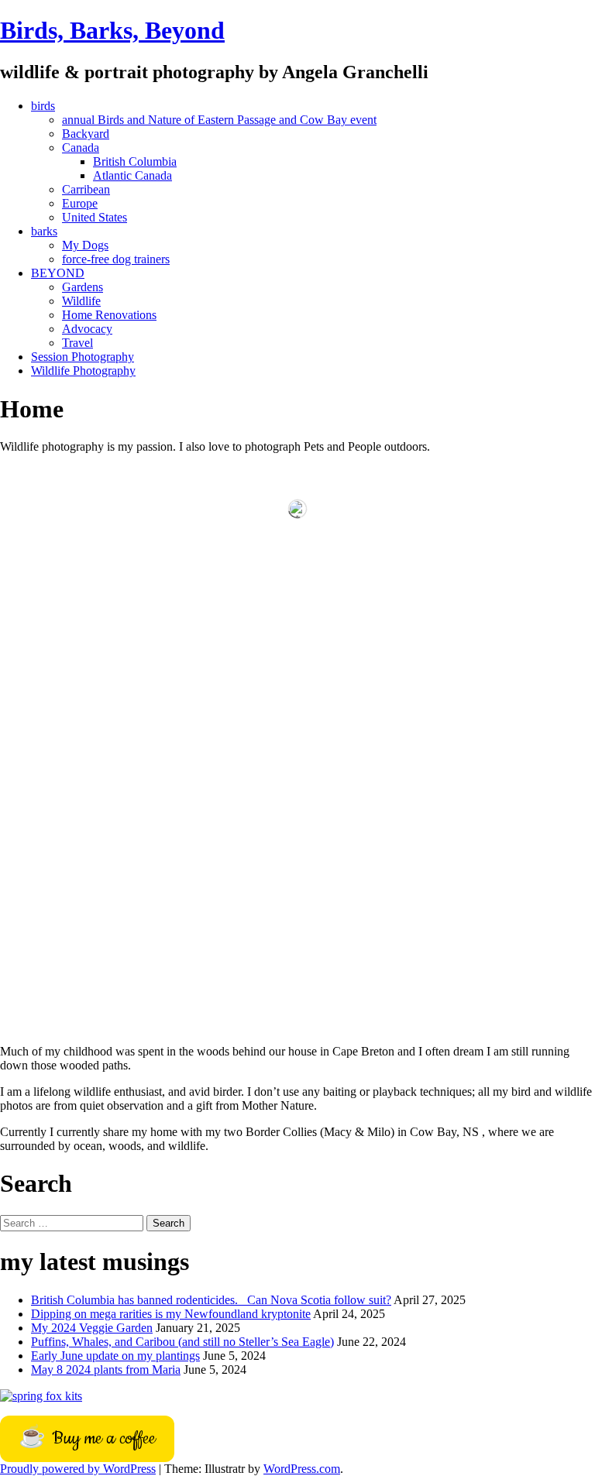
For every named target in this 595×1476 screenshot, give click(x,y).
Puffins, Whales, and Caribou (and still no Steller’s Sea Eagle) (182, 1341)
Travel (77, 342)
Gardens (82, 286)
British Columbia (135, 161)
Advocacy (87, 328)
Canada (80, 147)
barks (44, 231)
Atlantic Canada (132, 175)
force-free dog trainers (116, 259)
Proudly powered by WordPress (78, 1468)
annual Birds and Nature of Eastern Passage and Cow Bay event (219, 119)
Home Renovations (109, 314)
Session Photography (82, 356)
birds (43, 105)
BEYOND (57, 273)
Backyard (85, 133)
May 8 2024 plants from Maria (106, 1369)
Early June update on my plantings (115, 1355)
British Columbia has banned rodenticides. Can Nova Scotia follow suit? (211, 1299)
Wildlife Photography (83, 370)
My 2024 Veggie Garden (92, 1327)
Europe (80, 203)
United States (94, 217)
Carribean (86, 189)
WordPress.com (301, 1468)
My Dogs (85, 245)
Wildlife (81, 300)
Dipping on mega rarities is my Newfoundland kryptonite (171, 1313)
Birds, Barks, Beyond (112, 30)
